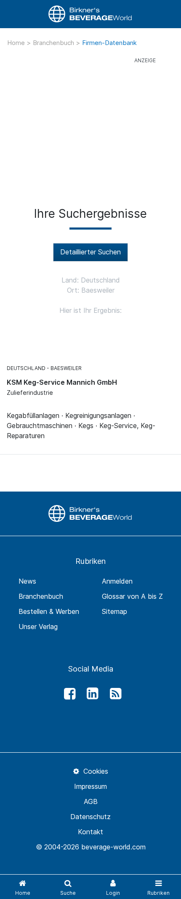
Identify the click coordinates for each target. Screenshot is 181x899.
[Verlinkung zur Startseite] (90, 14)
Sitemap (114, 611)
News (27, 581)
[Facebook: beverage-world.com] (67, 694)
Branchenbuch (54, 43)
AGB (91, 801)
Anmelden (117, 581)
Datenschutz (90, 816)
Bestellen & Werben (49, 611)
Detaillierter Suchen (90, 252)
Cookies (94, 771)
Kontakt (90, 832)
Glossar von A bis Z (132, 596)
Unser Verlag (38, 626)
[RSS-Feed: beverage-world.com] (113, 694)
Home (17, 43)
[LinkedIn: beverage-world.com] (90, 694)
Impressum (90, 786)
